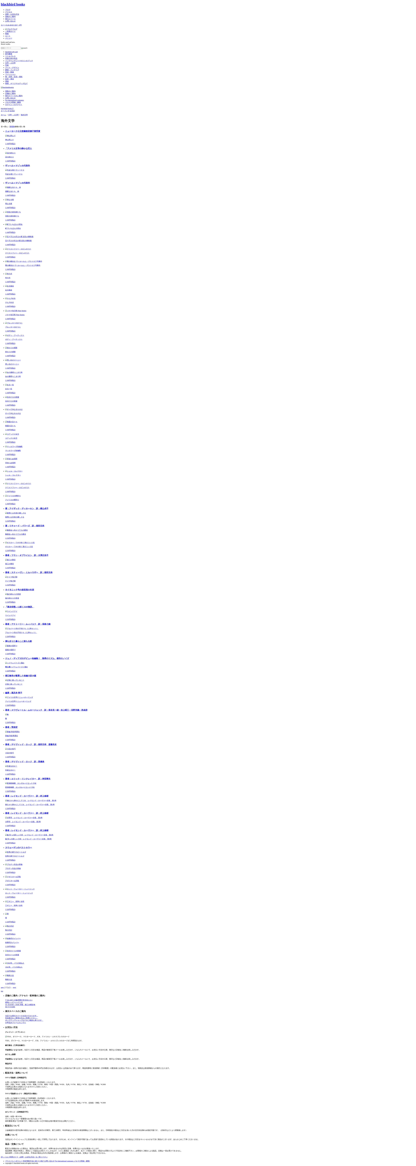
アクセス (8, 12)
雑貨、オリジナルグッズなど (16, 83)
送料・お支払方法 (12, 14)
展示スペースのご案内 (14, 96)
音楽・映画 (9, 72)
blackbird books (13, 4)
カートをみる (11, 25)
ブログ (7, 10)
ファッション (10, 74)
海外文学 (24, 115)
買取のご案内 (10, 16)
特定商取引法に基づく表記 (33, 1161)
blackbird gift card (11, 52)
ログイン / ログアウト (13, 104)
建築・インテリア (12, 70)
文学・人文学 (10, 63)
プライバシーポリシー (14, 1161)
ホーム (3, 115)
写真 (7, 65)
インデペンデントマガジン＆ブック (19, 61)
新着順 (12, 127)
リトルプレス (10, 56)
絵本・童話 (9, 79)
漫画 (7, 81)
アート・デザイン (12, 67)
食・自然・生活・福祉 (14, 77)
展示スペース (10, 19)
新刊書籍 (8, 54)
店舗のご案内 (10, 93)
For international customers (14, 100)
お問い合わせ (10, 21)
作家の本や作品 (11, 58)
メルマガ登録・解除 (13, 102)
